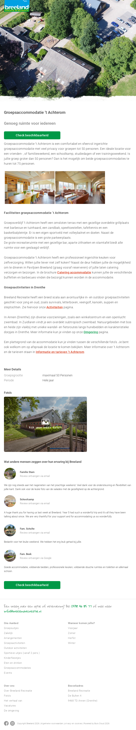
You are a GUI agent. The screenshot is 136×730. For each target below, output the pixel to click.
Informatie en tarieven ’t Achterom (60, 352)
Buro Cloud (99, 723)
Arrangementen (13, 638)
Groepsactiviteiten (14, 643)
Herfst (71, 638)
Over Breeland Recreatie (18, 690)
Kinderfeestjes (12, 657)
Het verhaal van (13, 700)
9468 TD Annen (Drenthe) (83, 700)
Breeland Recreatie (79, 690)
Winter (71, 643)
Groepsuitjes (11, 628)
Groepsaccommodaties (17, 667)
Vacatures (10, 705)
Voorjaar (73, 628)
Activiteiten (54, 307)
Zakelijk (8, 633)
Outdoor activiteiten (15, 648)
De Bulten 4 (74, 695)
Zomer (72, 633)
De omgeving (11, 710)
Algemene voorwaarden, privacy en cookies (61, 723)
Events (8, 672)
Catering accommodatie (74, 272)
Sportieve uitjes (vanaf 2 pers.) (22, 652)
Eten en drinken (13, 662)
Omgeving (91, 332)
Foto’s (7, 695)
